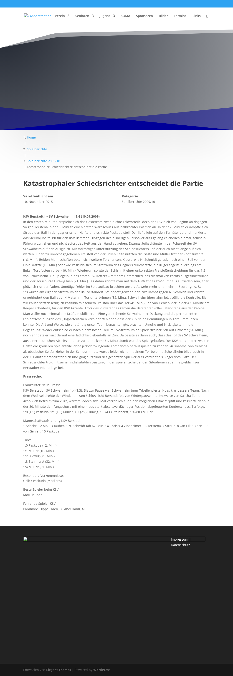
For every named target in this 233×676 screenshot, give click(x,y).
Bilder (163, 16)
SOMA (125, 16)
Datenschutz (180, 545)
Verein (60, 16)
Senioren (82, 16)
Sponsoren (144, 16)
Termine (180, 16)
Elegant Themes (58, 670)
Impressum (179, 539)
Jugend (105, 16)
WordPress (101, 670)
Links (196, 16)
